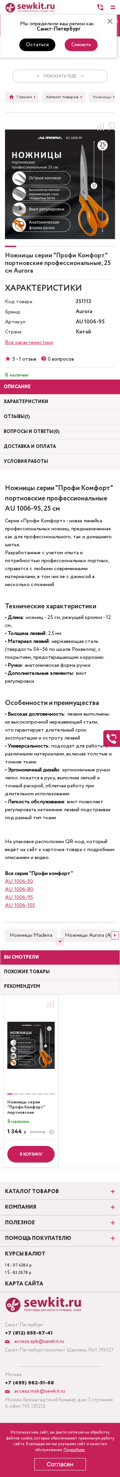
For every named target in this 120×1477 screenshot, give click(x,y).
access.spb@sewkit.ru (38, 1341)
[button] (10, 246)
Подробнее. (74, 1450)
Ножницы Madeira (31, 935)
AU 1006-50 (19, 881)
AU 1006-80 (19, 889)
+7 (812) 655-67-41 (29, 1333)
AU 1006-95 (19, 897)
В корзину (31, 1154)
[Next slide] (115, 935)
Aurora (84, 312)
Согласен (60, 1464)
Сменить (81, 44)
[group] (31, 1045)
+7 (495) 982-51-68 (29, 1383)
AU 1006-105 (20, 905)
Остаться (37, 44)
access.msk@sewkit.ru (39, 1391)
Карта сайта (24, 1284)
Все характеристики (29, 342)
